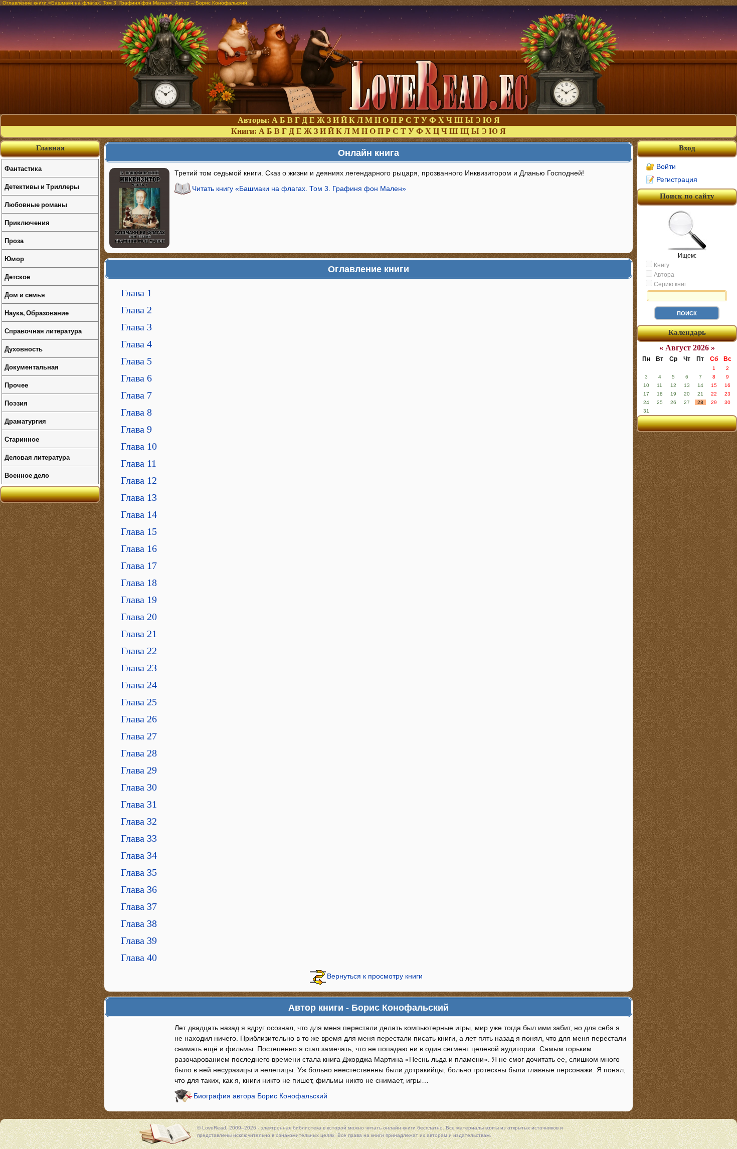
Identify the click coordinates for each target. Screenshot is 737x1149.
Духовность (24, 348)
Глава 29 (139, 770)
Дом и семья (25, 294)
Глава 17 (139, 565)
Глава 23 (139, 667)
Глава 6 (136, 378)
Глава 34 (139, 855)
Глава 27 (139, 735)
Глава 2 (136, 309)
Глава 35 (139, 872)
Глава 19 (139, 599)
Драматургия (25, 421)
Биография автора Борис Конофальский (260, 1096)
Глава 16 (139, 548)
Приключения (27, 222)
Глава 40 (139, 957)
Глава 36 (139, 889)
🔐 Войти (661, 166)
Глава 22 (139, 650)
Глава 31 (139, 804)
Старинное (22, 439)
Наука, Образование (37, 312)
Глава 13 (139, 497)
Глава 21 (139, 633)
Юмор (14, 258)
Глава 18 (139, 582)
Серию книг (669, 284)
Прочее (16, 385)
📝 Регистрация (671, 179)
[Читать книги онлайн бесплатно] (368, 111)
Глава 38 (139, 923)
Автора (663, 274)
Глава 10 (139, 446)
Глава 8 (136, 412)
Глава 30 (139, 787)
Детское (17, 276)
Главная (50, 148)
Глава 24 (139, 684)
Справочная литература (43, 330)
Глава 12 (139, 480)
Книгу (660, 265)
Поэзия (16, 403)
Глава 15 (139, 531)
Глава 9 (136, 429)
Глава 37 (139, 906)
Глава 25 (139, 701)
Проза (14, 240)
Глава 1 (136, 292)
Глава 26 (139, 718)
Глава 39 (139, 940)
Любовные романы (36, 204)
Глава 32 (139, 821)
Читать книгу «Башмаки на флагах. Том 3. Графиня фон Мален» (299, 188)
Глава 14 (139, 514)
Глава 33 (139, 838)
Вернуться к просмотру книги (375, 976)
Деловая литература (37, 457)
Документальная (32, 366)
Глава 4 (136, 343)
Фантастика (23, 168)
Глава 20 (139, 616)
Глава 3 (136, 326)
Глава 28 (139, 752)
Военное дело (27, 475)
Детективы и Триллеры (42, 186)
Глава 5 (136, 360)
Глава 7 (136, 395)
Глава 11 (138, 463)
